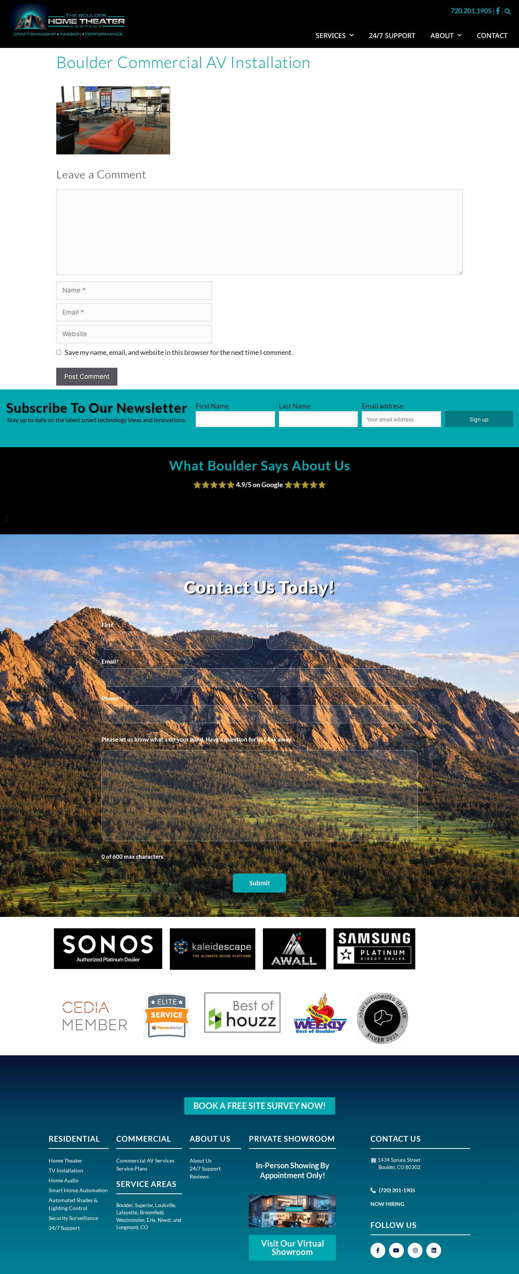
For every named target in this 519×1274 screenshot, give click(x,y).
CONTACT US (395, 1138)
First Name (212, 406)
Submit (259, 883)
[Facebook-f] (377, 1250)
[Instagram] (415, 1250)
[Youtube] (396, 1250)
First (107, 624)
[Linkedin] (433, 1250)
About (442, 35)
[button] (507, 11)
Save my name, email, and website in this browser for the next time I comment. (179, 352)
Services (331, 35)
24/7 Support (392, 35)
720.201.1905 (472, 10)
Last (271, 624)
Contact (492, 35)
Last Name (294, 406)
